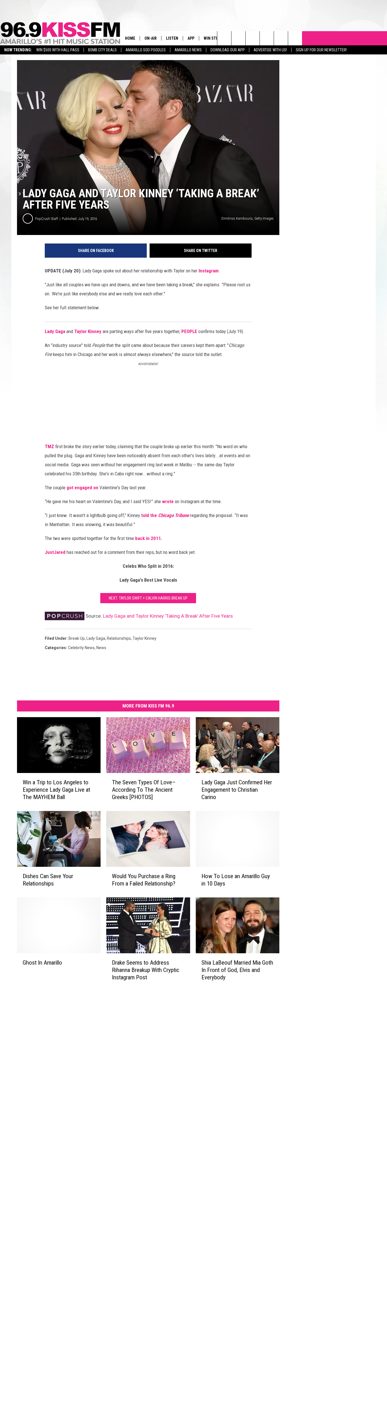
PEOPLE (189, 331)
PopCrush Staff (46, 219)
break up (77, 638)
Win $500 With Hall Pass (57, 50)
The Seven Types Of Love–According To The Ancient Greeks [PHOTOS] (144, 789)
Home (130, 38)
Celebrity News (81, 647)
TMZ (49, 446)
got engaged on (82, 487)
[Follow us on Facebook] (253, 38)
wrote (168, 501)
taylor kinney (144, 638)
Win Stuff (213, 38)
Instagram (209, 271)
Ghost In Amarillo (42, 962)
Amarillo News (188, 50)
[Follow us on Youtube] (281, 38)
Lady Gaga (55, 331)
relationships (119, 638)
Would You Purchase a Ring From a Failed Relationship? (143, 880)
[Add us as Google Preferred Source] (238, 38)
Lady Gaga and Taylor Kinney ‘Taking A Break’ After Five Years (168, 616)
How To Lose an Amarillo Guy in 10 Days (235, 880)
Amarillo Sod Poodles (146, 50)
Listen (172, 38)
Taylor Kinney (87, 331)
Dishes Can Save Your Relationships (48, 880)
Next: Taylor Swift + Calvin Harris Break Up (148, 598)
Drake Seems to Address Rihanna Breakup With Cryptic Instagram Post (145, 969)
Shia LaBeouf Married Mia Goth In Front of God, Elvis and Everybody (237, 970)
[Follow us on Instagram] (267, 38)
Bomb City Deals (102, 50)
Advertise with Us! (270, 50)
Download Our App (227, 50)
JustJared (55, 552)
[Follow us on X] (295, 38)
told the (165, 515)
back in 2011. (148, 538)
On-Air (150, 38)
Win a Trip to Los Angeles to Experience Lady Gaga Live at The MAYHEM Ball (56, 789)
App (191, 38)
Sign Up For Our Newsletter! (321, 50)
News (101, 647)
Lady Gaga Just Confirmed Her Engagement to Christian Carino (236, 789)
